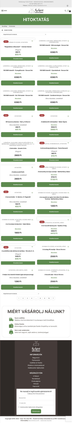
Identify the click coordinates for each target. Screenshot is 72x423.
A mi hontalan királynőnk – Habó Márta (18, 224)
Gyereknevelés (54, 143)
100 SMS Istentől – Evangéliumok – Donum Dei (18, 70)
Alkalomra (49, 40)
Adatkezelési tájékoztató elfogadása (31, 407)
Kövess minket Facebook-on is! (37, 5)
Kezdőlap (4, 26)
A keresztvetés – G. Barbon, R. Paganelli (18, 197)
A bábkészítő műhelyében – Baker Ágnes (54, 122)
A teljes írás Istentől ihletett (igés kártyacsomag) (18, 274)
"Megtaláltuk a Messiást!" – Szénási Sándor (18, 47)
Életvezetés (45, 143)
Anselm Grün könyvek (25, 142)
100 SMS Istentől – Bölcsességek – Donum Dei (54, 45)
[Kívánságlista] (32, 41)
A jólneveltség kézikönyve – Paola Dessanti (54, 148)
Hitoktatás (24, 42)
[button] (68, 10)
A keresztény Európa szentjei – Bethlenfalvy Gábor (54, 171)
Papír (25, 270)
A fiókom (36, 376)
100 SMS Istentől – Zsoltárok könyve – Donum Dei (54, 95)
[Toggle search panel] (65, 10)
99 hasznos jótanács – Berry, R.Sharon (18, 122)
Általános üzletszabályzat (36, 365)
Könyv (54, 168)
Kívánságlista (36, 381)
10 (49, 298)
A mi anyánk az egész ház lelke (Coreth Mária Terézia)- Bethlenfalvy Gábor (54, 198)
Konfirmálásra (54, 42)
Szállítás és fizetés (36, 363)
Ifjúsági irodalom (64, 192)
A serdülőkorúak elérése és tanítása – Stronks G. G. (18, 251)
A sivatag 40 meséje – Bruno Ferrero (54, 249)
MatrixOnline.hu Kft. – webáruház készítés (40, 420)
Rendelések (36, 379)
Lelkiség (54, 271)
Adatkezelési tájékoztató (36, 368)
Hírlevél (36, 384)
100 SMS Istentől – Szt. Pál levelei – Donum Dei (18, 95)
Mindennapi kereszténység (18, 145)
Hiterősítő (54, 270)
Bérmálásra (57, 40)
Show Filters (8, 30)
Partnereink (36, 360)
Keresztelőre (54, 67)
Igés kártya (19, 270)
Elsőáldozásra (57, 66)
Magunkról (35, 358)
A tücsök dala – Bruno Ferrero (54, 274)
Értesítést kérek (18, 58)
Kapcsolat (36, 386)
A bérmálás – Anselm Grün (18, 148)
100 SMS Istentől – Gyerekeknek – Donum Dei (54, 70)
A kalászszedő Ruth (18, 172)
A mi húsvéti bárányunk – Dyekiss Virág (54, 225)
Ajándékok (42, 40)
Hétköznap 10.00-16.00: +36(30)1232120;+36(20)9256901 (36, 2)
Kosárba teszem (54, 58)
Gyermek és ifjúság (14, 42)
